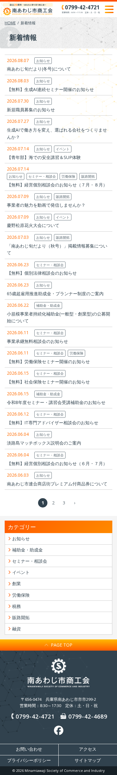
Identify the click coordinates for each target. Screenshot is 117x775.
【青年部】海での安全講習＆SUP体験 (44, 157)
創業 (16, 583)
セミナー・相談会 (42, 176)
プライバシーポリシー (29, 760)
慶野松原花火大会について (33, 225)
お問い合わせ (29, 749)
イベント (63, 149)
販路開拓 (88, 176)
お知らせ (43, 60)
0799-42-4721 (35, 716)
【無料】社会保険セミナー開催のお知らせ (48, 382)
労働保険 (68, 176)
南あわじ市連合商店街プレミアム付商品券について (57, 484)
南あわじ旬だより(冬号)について (39, 69)
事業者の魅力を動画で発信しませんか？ (46, 205)
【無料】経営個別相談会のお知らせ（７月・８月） (57, 185)
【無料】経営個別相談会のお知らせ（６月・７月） (57, 463)
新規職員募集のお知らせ (31, 110)
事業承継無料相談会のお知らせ (37, 341)
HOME (10, 23)
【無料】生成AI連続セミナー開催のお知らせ (50, 89)
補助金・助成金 (48, 305)
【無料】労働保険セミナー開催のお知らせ (48, 361)
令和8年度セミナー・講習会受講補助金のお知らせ (56, 402)
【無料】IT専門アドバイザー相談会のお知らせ (52, 423)
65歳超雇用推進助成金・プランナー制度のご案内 (55, 293)
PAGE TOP (61, 645)
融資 (16, 629)
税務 (16, 606)
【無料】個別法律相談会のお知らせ (42, 273)
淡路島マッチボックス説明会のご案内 (44, 443)
